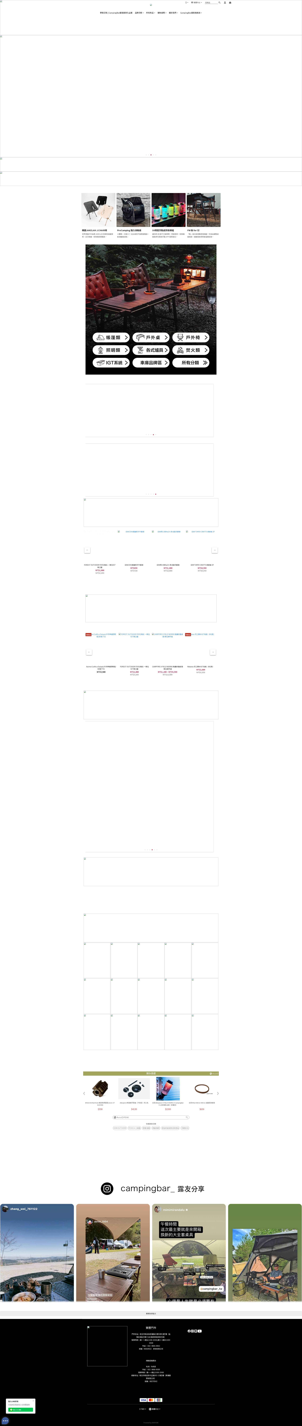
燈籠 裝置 (146, 1128)
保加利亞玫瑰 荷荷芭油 (170, 1128)
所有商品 (149, 12)
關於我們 (172, 12)
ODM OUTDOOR (120, 1128)
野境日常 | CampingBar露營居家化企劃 (116, 12)
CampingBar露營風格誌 (190, 12)
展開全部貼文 (151, 1313)
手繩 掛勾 (184, 1128)
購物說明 (161, 12)
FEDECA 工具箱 (134, 1128)
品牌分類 (138, 12)
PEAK (126, 1117)
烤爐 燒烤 (155, 1128)
